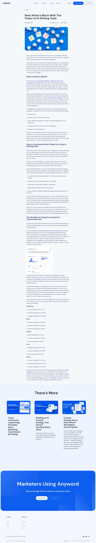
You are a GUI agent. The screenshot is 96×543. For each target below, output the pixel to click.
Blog (22, 524)
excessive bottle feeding (55, 98)
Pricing (7, 521)
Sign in (69, 3)
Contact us (8, 526)
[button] (36, 3)
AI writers (39, 191)
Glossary (23, 526)
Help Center (24, 521)
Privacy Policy (74, 540)
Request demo (78, 3)
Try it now (89, 3)
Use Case (23, 528)
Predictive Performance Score (50, 231)
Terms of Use (80, 540)
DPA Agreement (87, 540)
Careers (7, 524)
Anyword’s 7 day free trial (57, 378)
